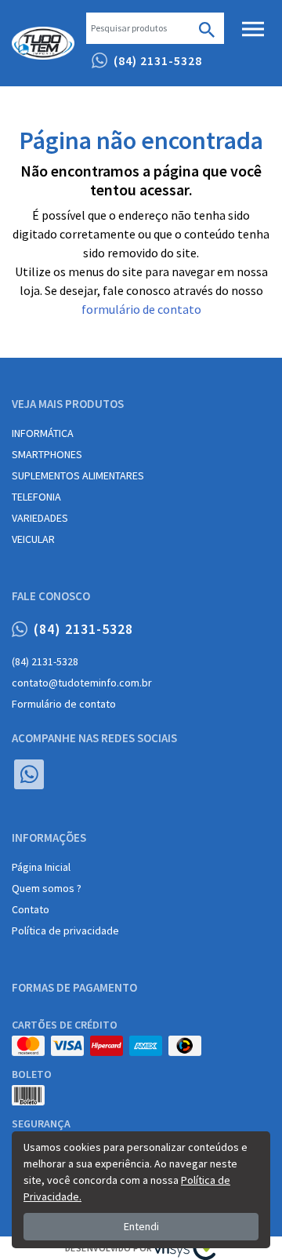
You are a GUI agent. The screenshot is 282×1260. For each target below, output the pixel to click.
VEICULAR (33, 539)
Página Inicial (41, 867)
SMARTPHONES (47, 454)
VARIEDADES (40, 518)
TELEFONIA (36, 497)
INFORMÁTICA (43, 433)
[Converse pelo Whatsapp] (29, 774)
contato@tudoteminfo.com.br (82, 683)
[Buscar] (207, 28)
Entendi (141, 1226)
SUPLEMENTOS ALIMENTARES (78, 475)
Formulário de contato (64, 704)
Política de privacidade (65, 930)
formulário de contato (141, 309)
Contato (30, 909)
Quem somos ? (46, 888)
